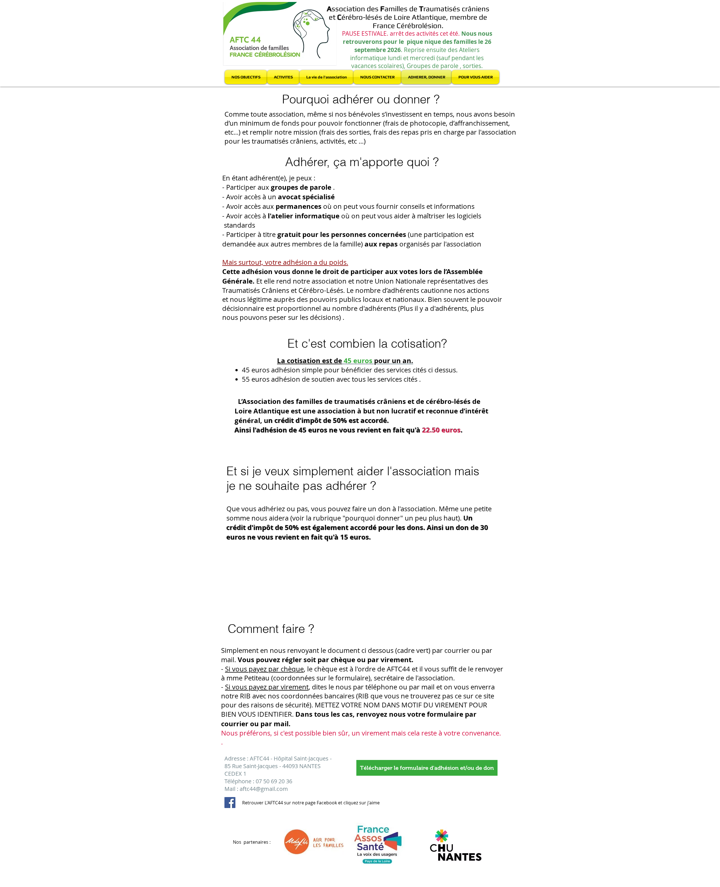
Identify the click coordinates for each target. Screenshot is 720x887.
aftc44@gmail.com (264, 789)
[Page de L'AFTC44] (229, 802)
